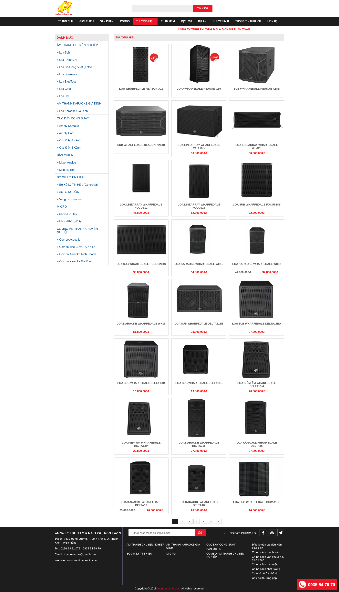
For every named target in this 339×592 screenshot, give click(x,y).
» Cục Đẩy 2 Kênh (68, 140)
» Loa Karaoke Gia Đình (72, 111)
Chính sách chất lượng (266, 568)
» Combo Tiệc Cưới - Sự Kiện (76, 246)
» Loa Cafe (64, 88)
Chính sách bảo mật (264, 564)
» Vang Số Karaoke (69, 199)
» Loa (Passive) (67, 59)
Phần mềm (168, 21)
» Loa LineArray (67, 74)
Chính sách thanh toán (266, 552)
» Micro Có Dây (67, 214)
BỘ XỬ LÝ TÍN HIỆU (70, 177)
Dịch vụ (186, 21)
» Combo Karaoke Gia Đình (74, 261)
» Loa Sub (63, 52)
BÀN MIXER (65, 155)
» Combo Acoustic (68, 239)
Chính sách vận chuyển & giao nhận (268, 558)
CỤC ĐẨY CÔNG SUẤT (73, 118)
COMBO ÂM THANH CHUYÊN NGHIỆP (77, 230)
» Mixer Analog (66, 162)
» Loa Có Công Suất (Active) (75, 67)
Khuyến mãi (221, 21)
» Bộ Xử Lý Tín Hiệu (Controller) (77, 184)
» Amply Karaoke (68, 125)
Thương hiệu (145, 21)
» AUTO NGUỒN (68, 192)
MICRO (62, 206)
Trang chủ (65, 21)
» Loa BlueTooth (67, 81)
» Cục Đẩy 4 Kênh (68, 147)
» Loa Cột (63, 96)
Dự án (202, 21)
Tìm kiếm (202, 8)
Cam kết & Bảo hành (265, 573)
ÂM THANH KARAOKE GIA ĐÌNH (79, 103)
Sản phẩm (107, 21)
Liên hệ (272, 21)
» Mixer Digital (66, 169)
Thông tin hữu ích (248, 21)
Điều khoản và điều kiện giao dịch (267, 546)
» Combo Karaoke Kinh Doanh (76, 254)
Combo (125, 21)
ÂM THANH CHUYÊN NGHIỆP (77, 45)
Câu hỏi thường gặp (264, 577)
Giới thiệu (86, 21)
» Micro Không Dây (69, 221)
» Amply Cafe (65, 133)
